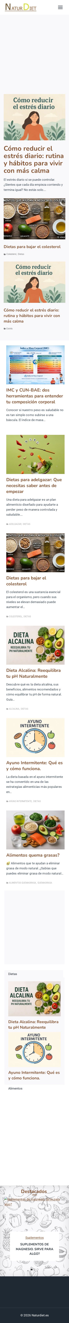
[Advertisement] (34, 51)
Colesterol (11, 254)
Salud (26, 1237)
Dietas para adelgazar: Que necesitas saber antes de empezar (34, 485)
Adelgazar (15, 524)
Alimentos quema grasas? (32, 855)
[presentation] (34, 117)
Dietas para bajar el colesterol (32, 247)
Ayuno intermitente (20, 801)
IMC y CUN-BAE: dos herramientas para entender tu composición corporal (34, 396)
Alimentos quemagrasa (22, 883)
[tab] (32, 1269)
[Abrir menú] (60, 7)
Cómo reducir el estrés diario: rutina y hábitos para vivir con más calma (34, 159)
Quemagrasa (45, 883)
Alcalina (14, 709)
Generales (40, 1237)
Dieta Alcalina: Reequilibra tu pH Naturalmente (33, 673)
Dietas (21, 254)
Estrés (9, 328)
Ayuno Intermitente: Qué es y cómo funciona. (34, 766)
